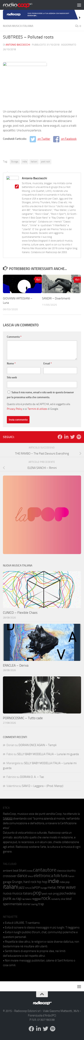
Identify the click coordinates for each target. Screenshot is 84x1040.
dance (22, 875)
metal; (51, 887)
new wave (66, 887)
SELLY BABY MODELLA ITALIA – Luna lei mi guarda (48, 754)
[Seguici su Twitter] (72, 436)
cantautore (44, 870)
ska (63, 899)
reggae (36, 899)
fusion (71, 876)
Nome (11, 363)
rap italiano (26, 899)
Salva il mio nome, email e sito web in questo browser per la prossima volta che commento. (40, 395)
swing (34, 904)
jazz (22, 887)
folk (57, 875)
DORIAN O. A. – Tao (32, 777)
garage (7, 882)
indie (24, 161)
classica (61, 870)
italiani (34, 161)
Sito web (12, 377)
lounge (43, 887)
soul (68, 898)
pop (37, 893)
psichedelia (67, 893)
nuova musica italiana (18, 893)
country (71, 870)
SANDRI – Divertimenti (56, 298)
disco (30, 876)
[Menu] (79, 5)
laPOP (36, 887)
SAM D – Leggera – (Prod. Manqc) (42, 786)
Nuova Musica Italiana (18, 26)
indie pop (65, 882)
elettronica (43, 875)
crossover (10, 876)
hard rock (29, 882)
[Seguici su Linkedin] (66, 436)
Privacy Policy (14, 408)
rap (18, 898)
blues (23, 870)
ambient (7, 870)
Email (47, 363)
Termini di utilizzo (37, 408)
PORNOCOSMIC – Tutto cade (23, 718)
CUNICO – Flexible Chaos (20, 613)
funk (64, 876)
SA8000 (8, 818)
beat (15, 870)
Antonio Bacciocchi (18, 44)
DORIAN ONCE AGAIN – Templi (37, 745)
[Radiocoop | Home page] (23, 5)
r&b (13, 898)
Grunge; (15, 161)
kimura (28, 888)
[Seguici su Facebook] (60, 436)
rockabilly (55, 899)
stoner (27, 904)
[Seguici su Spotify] (78, 436)
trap (41, 904)
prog (56, 893)
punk (7, 898)
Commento (14, 336)
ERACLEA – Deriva (15, 665)
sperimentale (12, 904)
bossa (29, 871)
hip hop (42, 882)
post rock (45, 161)
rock (45, 898)
